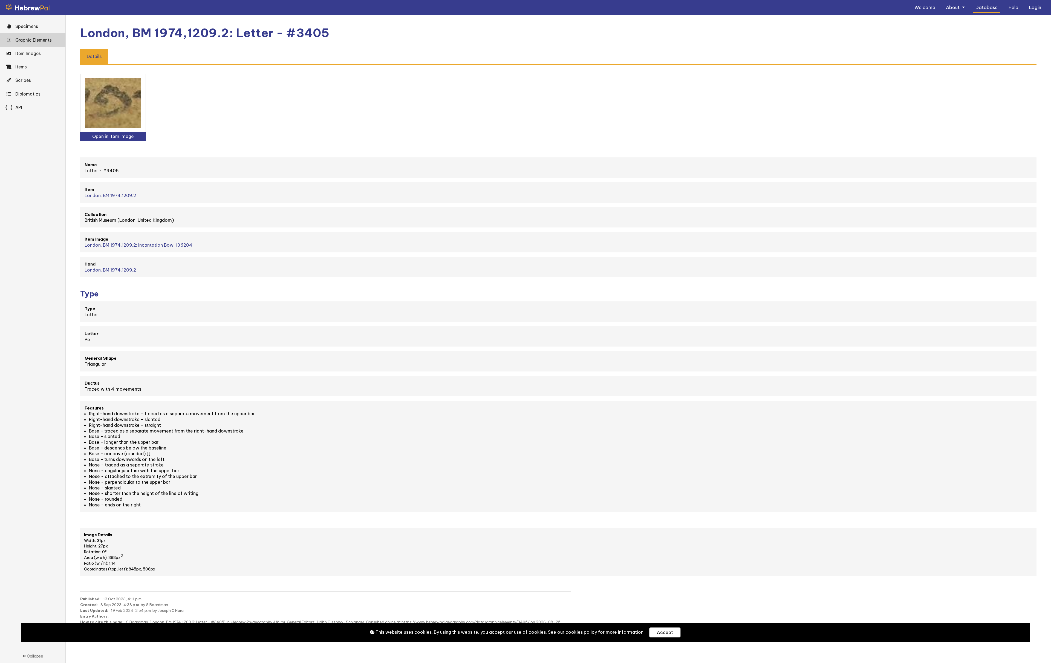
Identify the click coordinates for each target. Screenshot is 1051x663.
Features (94, 408)
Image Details (98, 534)
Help (1013, 7)
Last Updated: (94, 610)
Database (986, 7)
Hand (90, 264)
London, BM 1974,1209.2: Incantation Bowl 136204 (138, 245)
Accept (665, 632)
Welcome (924, 7)
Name (91, 164)
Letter (92, 333)
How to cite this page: (101, 621)
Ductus (92, 383)
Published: (90, 598)
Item (89, 189)
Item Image (96, 239)
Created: (89, 604)
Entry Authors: (94, 616)
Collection (95, 214)
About (953, 7)
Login (1035, 7)
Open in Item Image (113, 136)
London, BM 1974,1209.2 (110, 195)
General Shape (101, 358)
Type (90, 308)
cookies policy (581, 632)
